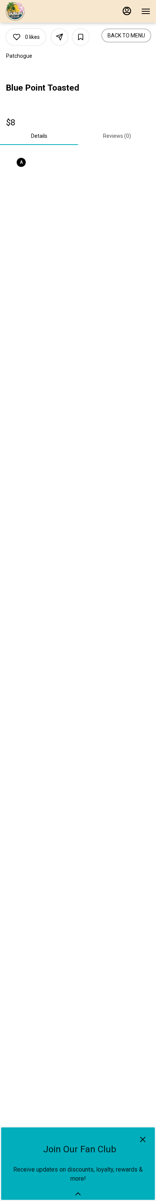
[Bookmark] (80, 37)
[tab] (39, 136)
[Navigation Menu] (145, 11)
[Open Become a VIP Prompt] (78, 1193)
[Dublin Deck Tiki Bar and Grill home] (40, 11)
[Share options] (59, 37)
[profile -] (126, 10)
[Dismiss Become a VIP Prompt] (143, 1139)
